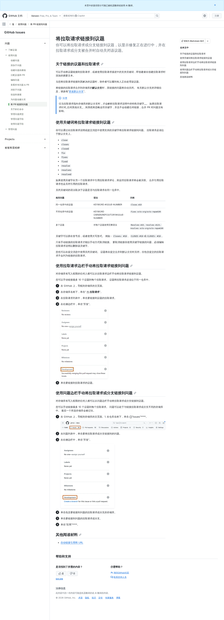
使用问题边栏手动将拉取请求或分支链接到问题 (94, 393)
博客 (118, 597)
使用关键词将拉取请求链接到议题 (83, 122)
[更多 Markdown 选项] (207, 41)
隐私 (87, 597)
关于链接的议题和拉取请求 (78, 64)
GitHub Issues (14, 32)
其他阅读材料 (67, 534)
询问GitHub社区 (121, 572)
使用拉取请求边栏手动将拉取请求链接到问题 (92, 265)
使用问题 (22, 24)
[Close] (215, 5)
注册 (217, 15)
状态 (94, 597)
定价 (100, 597)
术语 (80, 597)
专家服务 (109, 597)
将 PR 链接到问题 (38, 24)
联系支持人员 (120, 577)
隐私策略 (59, 579)
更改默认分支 (76, 91)
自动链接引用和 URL (72, 542)
